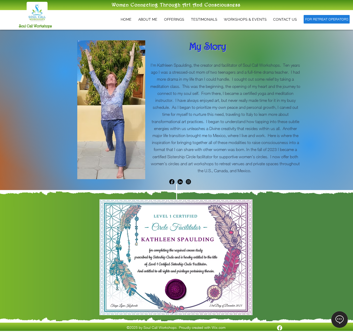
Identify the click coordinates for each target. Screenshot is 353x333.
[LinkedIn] (180, 181)
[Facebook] (171, 181)
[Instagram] (188, 181)
